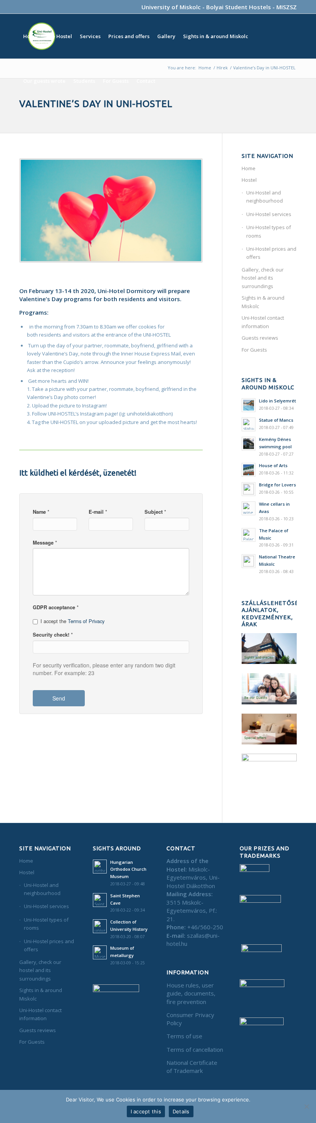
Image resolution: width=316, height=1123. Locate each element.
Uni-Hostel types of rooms (268, 231)
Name (41, 511)
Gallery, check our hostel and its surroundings (263, 278)
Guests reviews (260, 337)
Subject (155, 511)
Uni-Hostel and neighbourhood (264, 196)
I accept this (146, 1111)
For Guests (254, 349)
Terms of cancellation (194, 1049)
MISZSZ (286, 7)
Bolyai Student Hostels (238, 7)
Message (45, 542)
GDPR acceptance (56, 607)
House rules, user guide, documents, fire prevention (190, 993)
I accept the (72, 621)
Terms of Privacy (86, 621)
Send (58, 698)
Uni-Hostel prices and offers (271, 252)
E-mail (98, 511)
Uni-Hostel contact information (263, 321)
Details (181, 1111)
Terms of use (184, 1036)
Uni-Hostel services (268, 214)
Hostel (249, 179)
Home (248, 168)
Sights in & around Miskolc (263, 301)
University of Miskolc (171, 7)
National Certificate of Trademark (191, 1066)
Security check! (53, 634)
